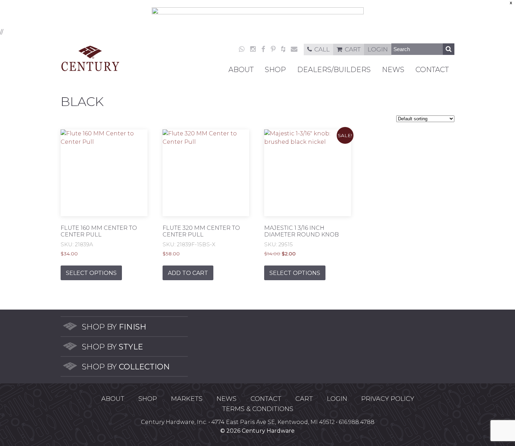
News (393, 69)
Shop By (114, 327)
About (241, 69)
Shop (275, 69)
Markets (186, 399)
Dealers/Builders (334, 69)
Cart (352, 49)
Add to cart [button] (188, 273)
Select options (91, 273)
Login (378, 49)
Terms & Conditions (257, 409)
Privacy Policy (387, 399)
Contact (432, 69)
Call (322, 49)
